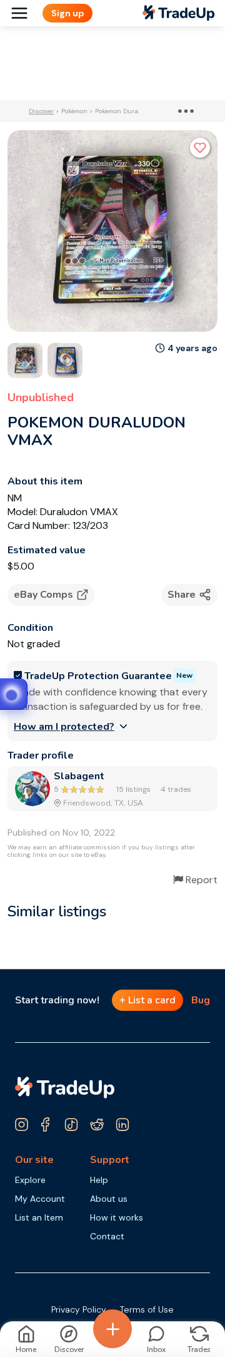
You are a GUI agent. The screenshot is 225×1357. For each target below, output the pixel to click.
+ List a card (147, 1000)
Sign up (67, 13)
